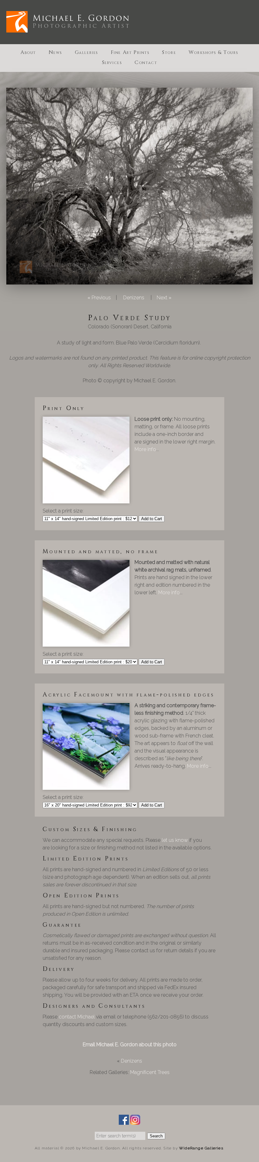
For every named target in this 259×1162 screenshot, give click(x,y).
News (55, 52)
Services (112, 62)
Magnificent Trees (150, 1072)
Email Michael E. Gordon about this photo (130, 1045)
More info (145, 449)
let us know (175, 840)
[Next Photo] (129, 281)
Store (169, 52)
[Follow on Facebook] (124, 1121)
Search (156, 1136)
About (28, 52)
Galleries (86, 52)
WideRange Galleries (201, 1148)
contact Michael (77, 1017)
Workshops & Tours (213, 52)
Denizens (133, 298)
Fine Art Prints (130, 52)
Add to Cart (151, 518)
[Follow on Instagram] (135, 1121)
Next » (164, 298)
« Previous (99, 298)
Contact (146, 62)
